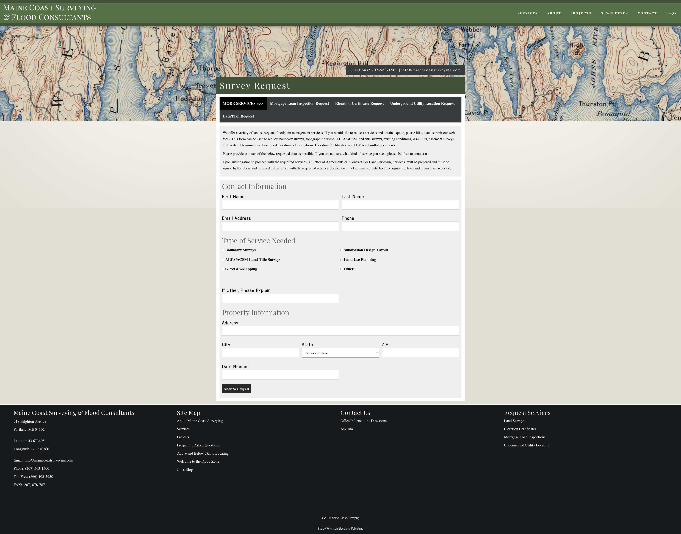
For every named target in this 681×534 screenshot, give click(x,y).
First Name (233, 196)
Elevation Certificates (520, 428)
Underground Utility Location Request (422, 103)
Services (528, 13)
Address (230, 322)
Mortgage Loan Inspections (525, 436)
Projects (581, 13)
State (307, 344)
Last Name (353, 196)
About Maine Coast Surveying (200, 420)
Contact (647, 13)
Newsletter (614, 13)
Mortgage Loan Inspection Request (299, 103)
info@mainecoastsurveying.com (431, 69)
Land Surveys (514, 420)
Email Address (236, 218)
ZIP (385, 344)
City (226, 344)
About (554, 13)
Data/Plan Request (238, 116)
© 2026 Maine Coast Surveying (340, 517)
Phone (348, 218)
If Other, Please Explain (246, 290)
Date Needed (235, 366)
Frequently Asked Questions (198, 445)
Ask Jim (346, 428)
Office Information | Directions (363, 420)
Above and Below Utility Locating (203, 453)
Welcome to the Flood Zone (198, 461)
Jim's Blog (185, 469)
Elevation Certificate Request (359, 103)
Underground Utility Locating (526, 445)
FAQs (671, 13)
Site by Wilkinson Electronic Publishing (340, 528)
